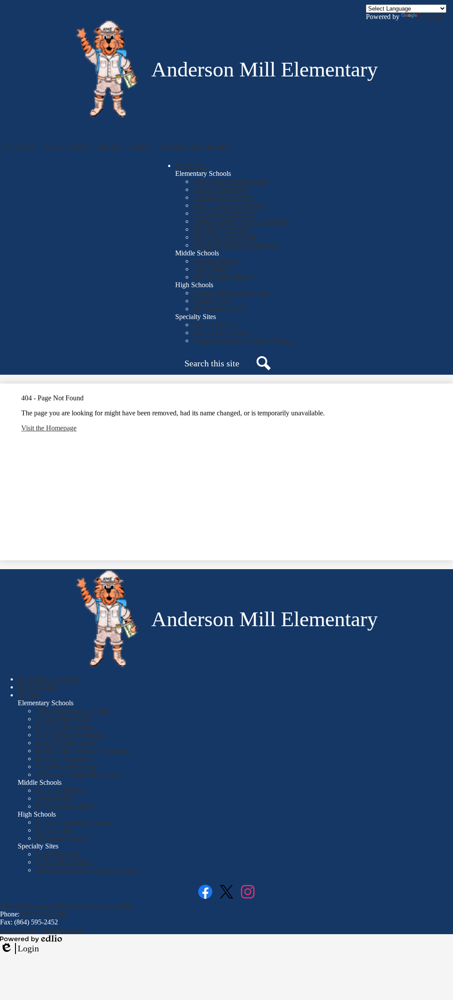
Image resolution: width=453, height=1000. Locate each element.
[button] (19, 147)
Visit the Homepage (49, 428)
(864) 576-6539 (43, 914)
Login (19, 948)
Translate (431, 16)
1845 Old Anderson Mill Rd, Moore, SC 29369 (66, 906)
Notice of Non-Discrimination (42, 930)
